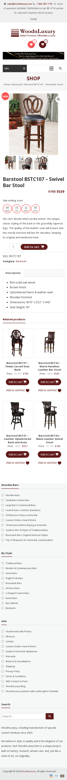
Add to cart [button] (16, 382)
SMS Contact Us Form (17, 681)
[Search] (50, 716)
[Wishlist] (31, 44)
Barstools (17, 84)
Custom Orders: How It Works (21, 520)
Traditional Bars (14, 563)
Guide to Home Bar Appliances (21, 651)
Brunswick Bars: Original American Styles (27, 535)
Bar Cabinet (12, 603)
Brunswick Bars (14, 583)
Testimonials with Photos (19, 631)
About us (10, 636)
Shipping (10, 666)
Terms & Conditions (16, 676)
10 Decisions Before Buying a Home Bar (26, 525)
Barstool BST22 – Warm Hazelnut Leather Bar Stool (49, 366)
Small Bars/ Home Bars (18, 500)
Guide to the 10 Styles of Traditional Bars (27, 530)
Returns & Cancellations (18, 661)
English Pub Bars (14, 578)
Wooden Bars (13, 495)
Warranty (10, 656)
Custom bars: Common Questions (23, 510)
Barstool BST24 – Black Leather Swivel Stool (49, 439)
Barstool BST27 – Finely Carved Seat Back (17, 366)
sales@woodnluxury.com (19, 3)
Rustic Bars (11, 598)
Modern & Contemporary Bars (21, 568)
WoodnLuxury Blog (15, 686)
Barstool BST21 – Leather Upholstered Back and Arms (17, 439)
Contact (10, 641)
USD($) (33, 19)
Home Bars (11, 573)
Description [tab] (13, 273)
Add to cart (31, 247)
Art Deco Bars (13, 588)
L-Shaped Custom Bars (17, 593)
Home (7, 84)
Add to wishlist (15, 390)
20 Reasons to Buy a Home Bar (22, 515)
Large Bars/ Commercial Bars (21, 505)
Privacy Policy (13, 671)
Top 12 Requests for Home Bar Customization (29, 540)
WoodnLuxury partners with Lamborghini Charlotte (32, 691)
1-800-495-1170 (44, 3)
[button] (58, 99)
